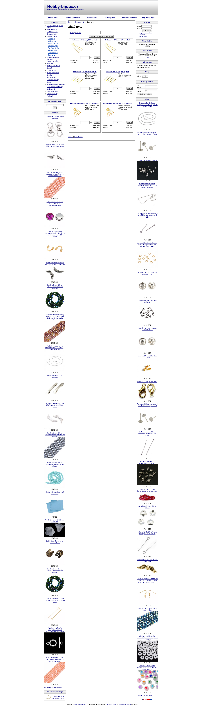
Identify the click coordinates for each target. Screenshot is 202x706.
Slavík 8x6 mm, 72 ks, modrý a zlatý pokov (147, 609)
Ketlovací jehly (52, 34)
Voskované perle (52, 91)
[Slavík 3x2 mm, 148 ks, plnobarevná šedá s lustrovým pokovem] (54, 458)
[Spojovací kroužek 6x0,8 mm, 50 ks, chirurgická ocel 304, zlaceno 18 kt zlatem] (147, 268)
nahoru (70, 137)
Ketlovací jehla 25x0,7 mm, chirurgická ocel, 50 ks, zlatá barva (55, 600)
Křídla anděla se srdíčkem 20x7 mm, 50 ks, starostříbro (55, 263)
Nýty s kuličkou (53, 43)
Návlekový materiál (53, 66)
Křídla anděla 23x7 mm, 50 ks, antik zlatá (147, 560)
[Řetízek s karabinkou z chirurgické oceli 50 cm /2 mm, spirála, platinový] (147, 208)
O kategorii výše (75, 33)
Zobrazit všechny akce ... (145, 695)
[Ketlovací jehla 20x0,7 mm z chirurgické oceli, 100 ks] (147, 555)
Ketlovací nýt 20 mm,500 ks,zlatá (85, 72)
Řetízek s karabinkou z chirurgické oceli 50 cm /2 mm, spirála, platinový (147, 185)
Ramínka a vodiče (53, 73)
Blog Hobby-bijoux (148, 17)
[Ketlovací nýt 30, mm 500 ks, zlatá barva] (110, 112)
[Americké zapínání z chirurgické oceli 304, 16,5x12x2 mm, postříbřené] (54, 653)
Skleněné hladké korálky (55, 87)
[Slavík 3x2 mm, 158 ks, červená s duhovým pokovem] (147, 501)
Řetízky (49, 75)
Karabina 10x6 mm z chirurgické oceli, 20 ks (147, 462)
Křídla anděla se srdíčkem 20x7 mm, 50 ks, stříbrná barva (55, 405)
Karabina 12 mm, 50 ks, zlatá (147, 382)
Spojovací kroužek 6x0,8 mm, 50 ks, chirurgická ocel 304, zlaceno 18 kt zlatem (147, 244)
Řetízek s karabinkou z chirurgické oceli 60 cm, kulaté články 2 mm (147, 104)
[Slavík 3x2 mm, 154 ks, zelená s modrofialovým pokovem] (54, 310)
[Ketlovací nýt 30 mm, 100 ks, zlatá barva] (77, 112)
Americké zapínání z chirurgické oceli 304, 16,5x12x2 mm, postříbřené (55, 629)
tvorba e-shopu (112, 704)
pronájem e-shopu (125, 704)
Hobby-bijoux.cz (63, 6)
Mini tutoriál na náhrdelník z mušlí (58, 697)
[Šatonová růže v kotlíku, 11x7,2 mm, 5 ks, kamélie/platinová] (54, 227)
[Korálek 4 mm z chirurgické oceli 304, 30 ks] (147, 351)
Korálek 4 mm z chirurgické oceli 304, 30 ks (147, 329)
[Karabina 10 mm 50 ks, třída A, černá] (147, 323)
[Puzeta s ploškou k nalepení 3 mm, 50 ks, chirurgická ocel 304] (147, 238)
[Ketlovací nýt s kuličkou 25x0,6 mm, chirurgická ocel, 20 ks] (147, 457)
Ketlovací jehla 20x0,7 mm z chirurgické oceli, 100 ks (147, 533)
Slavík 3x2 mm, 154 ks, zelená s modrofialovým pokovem (55, 286)
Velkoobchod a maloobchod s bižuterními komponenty (65, 10)
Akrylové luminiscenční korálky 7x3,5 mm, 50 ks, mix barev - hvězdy (147, 667)
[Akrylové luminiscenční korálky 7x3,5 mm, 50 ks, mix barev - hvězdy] (147, 691)
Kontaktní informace (129, 17)
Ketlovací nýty (52, 36)
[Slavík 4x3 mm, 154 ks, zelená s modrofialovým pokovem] (54, 594)
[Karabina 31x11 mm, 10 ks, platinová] (54, 140)
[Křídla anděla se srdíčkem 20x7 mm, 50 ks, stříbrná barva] (54, 428)
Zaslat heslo (143, 36)
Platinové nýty (53, 46)
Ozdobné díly (51, 70)
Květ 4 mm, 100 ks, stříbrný (147, 160)
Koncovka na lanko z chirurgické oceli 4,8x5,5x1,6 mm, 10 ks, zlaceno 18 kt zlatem (55, 234)
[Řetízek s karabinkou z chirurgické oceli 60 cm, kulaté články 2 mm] (147, 128)
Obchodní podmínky (72, 17)
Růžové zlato (52, 50)
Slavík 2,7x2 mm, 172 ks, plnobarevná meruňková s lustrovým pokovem (55, 659)
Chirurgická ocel (52, 32)
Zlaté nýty (51, 55)
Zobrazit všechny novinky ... (54, 687)
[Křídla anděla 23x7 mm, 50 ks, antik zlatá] (147, 574)
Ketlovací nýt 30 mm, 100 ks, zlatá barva (84, 103)
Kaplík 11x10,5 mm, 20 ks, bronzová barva (55, 542)
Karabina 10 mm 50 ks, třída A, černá (147, 301)
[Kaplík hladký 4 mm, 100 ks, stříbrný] (147, 527)
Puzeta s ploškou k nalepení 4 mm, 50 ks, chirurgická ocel (147, 133)
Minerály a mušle (52, 61)
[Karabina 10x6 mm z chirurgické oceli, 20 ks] (147, 485)
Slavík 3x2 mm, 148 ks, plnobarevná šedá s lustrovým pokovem (55, 434)
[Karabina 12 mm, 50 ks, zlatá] (147, 399)
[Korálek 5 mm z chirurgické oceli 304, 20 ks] (147, 295)
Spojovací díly (51, 89)
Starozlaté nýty (53, 53)
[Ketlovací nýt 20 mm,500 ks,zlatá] (77, 79)
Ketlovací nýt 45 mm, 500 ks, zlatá (117, 40)
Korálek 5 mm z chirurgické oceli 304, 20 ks (147, 273)
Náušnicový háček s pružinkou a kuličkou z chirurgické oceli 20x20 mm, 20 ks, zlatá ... (147, 580)
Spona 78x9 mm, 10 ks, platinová (55, 376)
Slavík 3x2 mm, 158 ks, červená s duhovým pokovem (147, 490)
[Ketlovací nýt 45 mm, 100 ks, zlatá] (77, 48)
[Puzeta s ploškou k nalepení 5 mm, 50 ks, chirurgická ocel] (147, 427)
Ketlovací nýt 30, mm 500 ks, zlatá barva (117, 103)
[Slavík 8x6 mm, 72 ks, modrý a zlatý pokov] (147, 631)
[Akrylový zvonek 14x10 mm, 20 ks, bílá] (54, 536)
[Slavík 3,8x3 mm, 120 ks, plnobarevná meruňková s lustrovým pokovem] (54, 197)
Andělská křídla (52, 29)
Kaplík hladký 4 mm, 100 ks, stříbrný (147, 507)
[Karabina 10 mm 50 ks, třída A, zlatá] (147, 377)
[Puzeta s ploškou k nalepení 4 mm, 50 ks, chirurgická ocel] (147, 156)
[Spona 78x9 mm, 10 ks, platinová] (54, 399)
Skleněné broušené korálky (56, 84)
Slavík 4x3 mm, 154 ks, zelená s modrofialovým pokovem (55, 570)
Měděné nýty (52, 41)
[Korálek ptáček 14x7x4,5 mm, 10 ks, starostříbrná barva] (54, 167)
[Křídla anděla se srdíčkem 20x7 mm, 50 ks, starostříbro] (54, 280)
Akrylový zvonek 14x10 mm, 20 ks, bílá (55, 521)
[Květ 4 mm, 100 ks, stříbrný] (147, 179)
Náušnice (50, 63)
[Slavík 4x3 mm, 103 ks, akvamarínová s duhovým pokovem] (54, 487)
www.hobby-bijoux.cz (81, 704)
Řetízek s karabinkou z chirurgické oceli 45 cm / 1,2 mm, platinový (54, 347)
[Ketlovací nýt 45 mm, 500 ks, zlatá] (110, 48)
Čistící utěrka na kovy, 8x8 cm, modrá (55, 493)
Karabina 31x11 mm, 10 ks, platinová (55, 117)
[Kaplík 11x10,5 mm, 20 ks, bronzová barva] (54, 564)
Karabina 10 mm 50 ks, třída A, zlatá (147, 357)
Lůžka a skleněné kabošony (53, 58)
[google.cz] (146, 699)
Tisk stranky (78, 137)
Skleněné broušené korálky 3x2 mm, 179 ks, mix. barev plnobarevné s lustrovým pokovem (54, 317)
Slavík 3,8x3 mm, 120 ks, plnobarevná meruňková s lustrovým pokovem (55, 174)
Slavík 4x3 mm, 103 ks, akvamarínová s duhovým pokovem (55, 464)
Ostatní (49, 68)
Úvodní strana (53, 17)
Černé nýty (51, 39)
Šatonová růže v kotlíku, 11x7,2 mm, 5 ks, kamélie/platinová (55, 203)
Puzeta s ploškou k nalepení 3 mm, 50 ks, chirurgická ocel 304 (147, 215)
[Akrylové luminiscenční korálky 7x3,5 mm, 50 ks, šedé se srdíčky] (147, 661)
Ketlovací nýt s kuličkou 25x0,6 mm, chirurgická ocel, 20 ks (147, 433)
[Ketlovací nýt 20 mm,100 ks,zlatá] (110, 79)
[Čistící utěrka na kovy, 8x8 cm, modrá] (54, 515)
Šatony (49, 82)
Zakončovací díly (52, 94)
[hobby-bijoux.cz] (143, 699)
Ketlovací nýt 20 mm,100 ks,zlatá (117, 72)
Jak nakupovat (91, 17)
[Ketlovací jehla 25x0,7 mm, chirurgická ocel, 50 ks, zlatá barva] (54, 623)
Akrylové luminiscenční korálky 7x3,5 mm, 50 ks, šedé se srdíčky (147, 638)
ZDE (147, 57)
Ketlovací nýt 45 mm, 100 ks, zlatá (84, 40)
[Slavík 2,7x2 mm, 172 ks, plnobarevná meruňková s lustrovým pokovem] (54, 682)
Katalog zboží (110, 17)
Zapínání (50, 96)
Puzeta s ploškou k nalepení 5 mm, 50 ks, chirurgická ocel (147, 405)
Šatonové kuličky (52, 77)
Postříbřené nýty (53, 48)
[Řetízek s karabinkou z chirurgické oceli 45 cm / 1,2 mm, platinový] (54, 371)
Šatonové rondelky (53, 80)
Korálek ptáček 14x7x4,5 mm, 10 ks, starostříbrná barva (55, 145)
